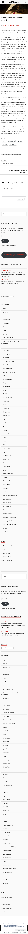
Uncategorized (7, 521)
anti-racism (6, 316)
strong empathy (7, 499)
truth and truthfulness (9, 517)
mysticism (6, 452)
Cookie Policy (7, 927)
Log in (4, 549)
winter (5, 528)
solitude (5, 488)
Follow (5, 241)
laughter (5, 430)
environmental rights (9, 372)
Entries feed (6, 553)
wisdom (5, 531)
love (4, 437)
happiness (6, 401)
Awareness (6, 323)
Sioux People (6, 481)
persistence (6, 466)
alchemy (5, 312)
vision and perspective (9, 524)
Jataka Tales (6, 415)
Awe (4, 327)
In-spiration (6, 412)
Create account (7, 546)
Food (4, 383)
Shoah (5, 477)
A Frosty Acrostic (6, 270)
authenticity (6, 319)
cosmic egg (6, 350)
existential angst (7, 379)
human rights (7, 408)
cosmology (6, 357)
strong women (7, 502)
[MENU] (2, 2)
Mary (18, 25)
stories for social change (10, 495)
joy (4, 419)
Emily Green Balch (8, 368)
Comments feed (7, 557)
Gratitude (6, 394)
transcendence (7, 513)
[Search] (24, 2)
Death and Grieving (8, 361)
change (5, 334)
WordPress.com (7, 560)
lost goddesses (7, 434)
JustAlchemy (14, 2)
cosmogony (6, 354)
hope (4, 404)
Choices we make (8, 337)
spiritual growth (7, 492)
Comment (20, 199)
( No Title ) (4, 280)
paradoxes (6, 459)
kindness (5, 423)
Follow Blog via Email (9, 223)
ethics (5, 375)
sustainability (7, 506)
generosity (6, 390)
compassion (6, 347)
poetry (5, 470)
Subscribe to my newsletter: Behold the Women (14, 255)
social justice (6, 484)
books (5, 330)
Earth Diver (6, 365)
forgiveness (6, 386)
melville (5, 441)
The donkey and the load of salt (11, 154)
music (4, 444)
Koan (4, 426)
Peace (5, 463)
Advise (5, 308)
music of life (6, 448)
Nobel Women (7, 455)
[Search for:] (14, 214)
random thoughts (8, 473)
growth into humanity (9, 397)
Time (4, 510)
